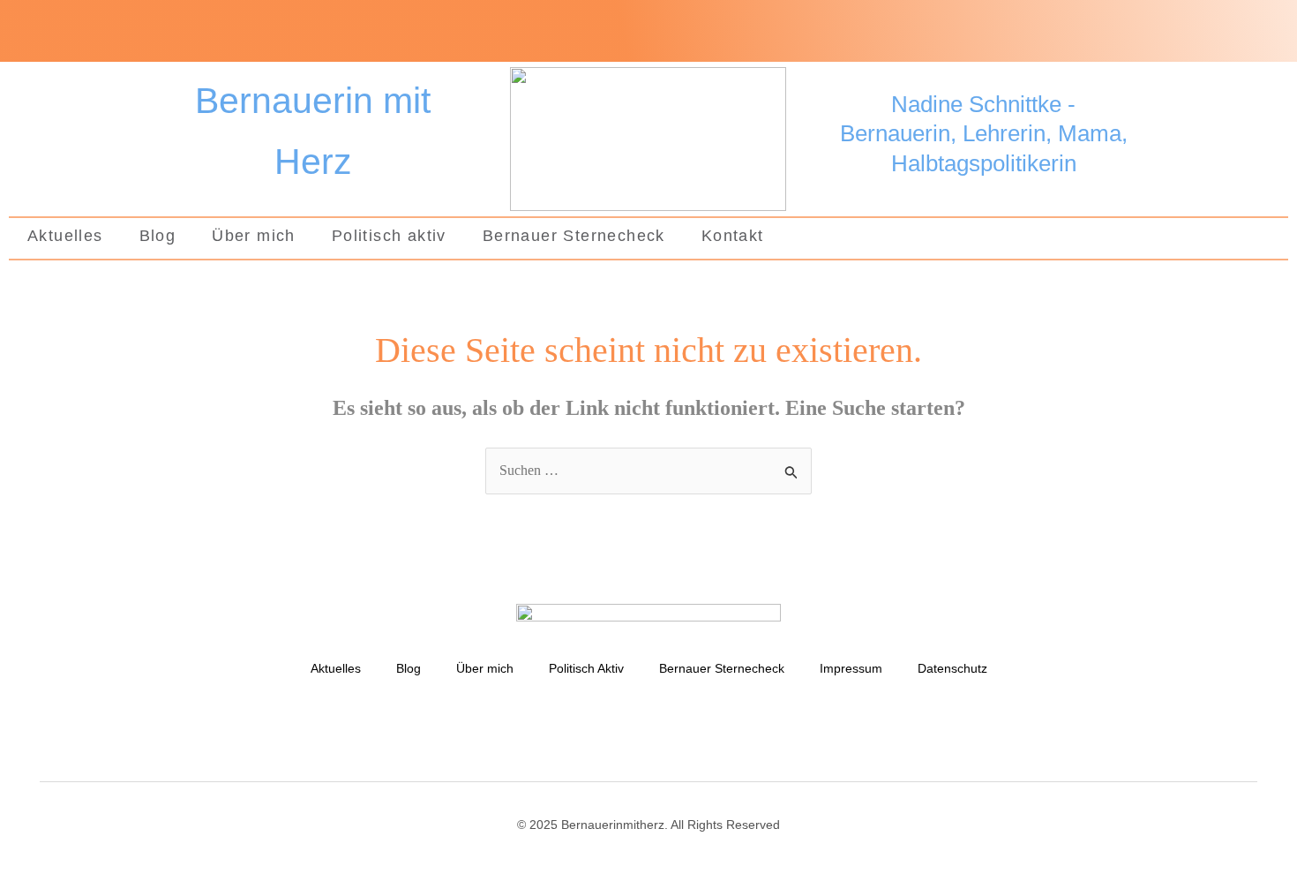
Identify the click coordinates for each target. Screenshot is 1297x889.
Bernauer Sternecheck (574, 236)
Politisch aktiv (389, 236)
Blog (157, 236)
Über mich (254, 236)
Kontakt (732, 236)
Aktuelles (65, 236)
